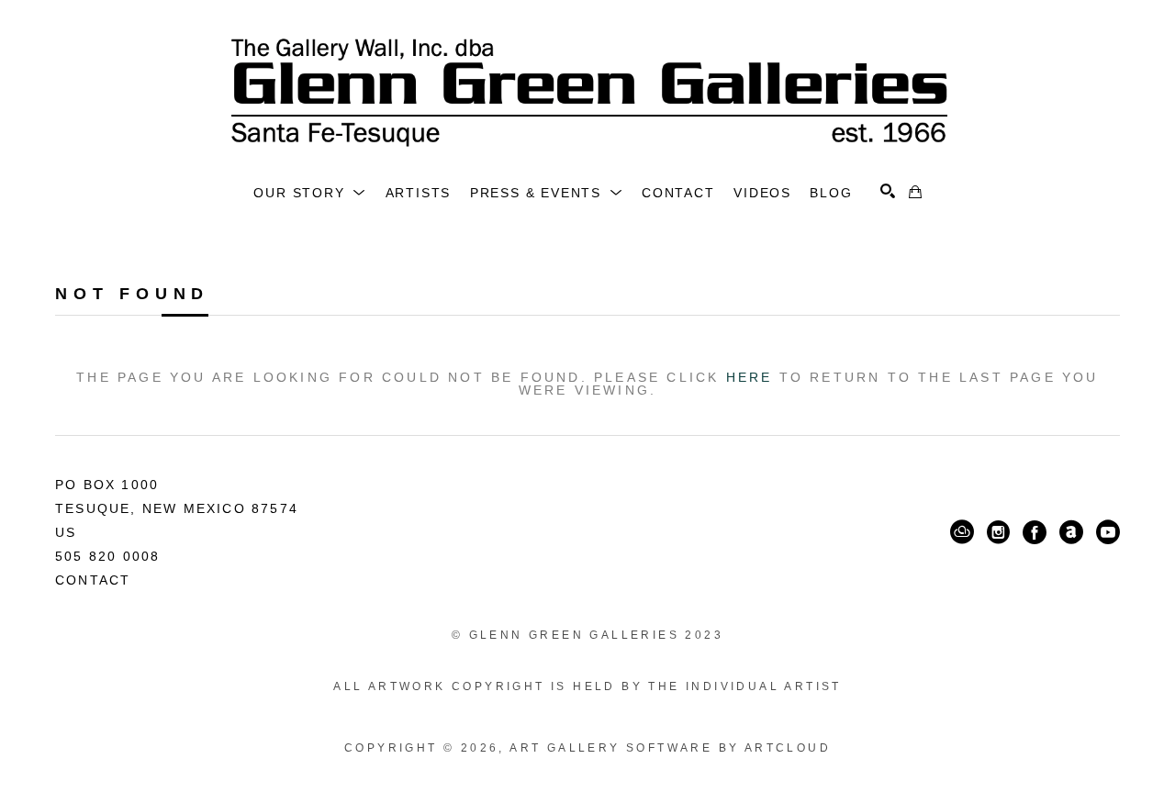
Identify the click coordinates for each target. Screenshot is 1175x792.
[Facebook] (1034, 532)
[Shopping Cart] (915, 191)
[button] (309, 192)
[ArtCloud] (962, 532)
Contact (92, 580)
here (749, 377)
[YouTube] (1108, 532)
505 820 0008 (107, 556)
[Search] (887, 191)
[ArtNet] (1071, 532)
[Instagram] (998, 532)
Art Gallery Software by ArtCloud (670, 748)
